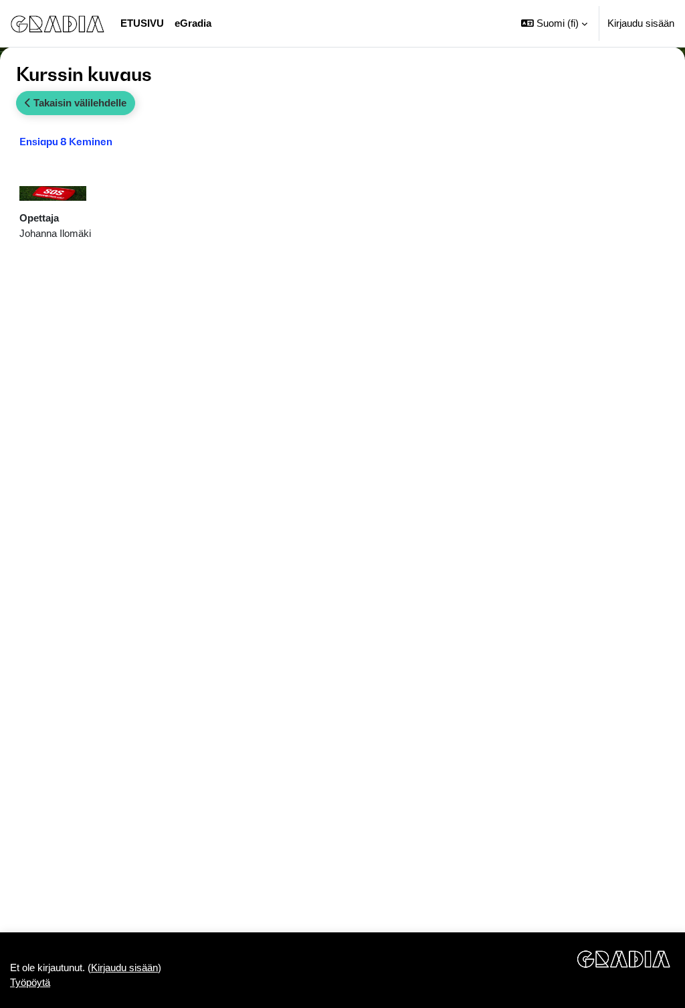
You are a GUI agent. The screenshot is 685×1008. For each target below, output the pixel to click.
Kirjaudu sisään (640, 23)
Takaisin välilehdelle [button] (78, 102)
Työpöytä (30, 982)
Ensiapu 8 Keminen (65, 141)
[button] (554, 23)
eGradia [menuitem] (193, 23)
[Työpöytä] (57, 23)
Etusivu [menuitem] (142, 23)
